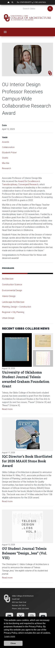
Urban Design (8, 318)
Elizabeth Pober (9, 152)
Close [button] (13, 643)
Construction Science (12, 284)
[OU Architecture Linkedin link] (9, 616)
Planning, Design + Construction (16, 307)
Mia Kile (5, 163)
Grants (5, 158)
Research (6, 168)
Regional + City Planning (13, 312)
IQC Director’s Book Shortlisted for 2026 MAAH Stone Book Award (27, 461)
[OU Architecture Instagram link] (31, 616)
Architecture (7, 278)
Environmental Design (12, 290)
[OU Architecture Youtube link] (43, 616)
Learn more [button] (9, 636)
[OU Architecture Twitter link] (20, 616)
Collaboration (8, 147)
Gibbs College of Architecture (23, 596)
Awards (5, 142)
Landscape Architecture (13, 302)
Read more (7, 409)
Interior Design (8, 296)
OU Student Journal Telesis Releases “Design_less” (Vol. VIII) (24, 553)
